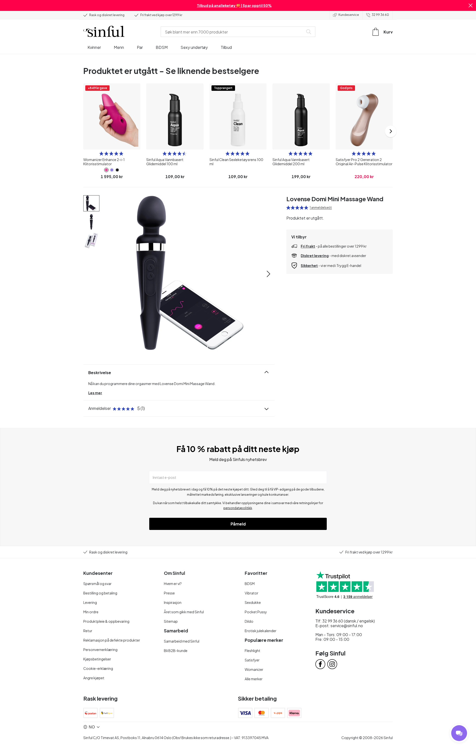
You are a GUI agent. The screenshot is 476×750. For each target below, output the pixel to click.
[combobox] (233, 32)
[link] (106, 170)
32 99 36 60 (380, 15)
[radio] (101, 154)
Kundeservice (348, 15)
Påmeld (238, 523)
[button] (471, 5)
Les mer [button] (95, 393)
